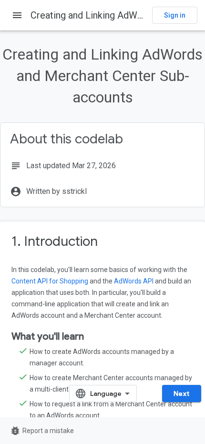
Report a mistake (42, 430)
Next (182, 393)
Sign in (174, 15)
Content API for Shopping (49, 281)
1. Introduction (54, 241)
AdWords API (134, 281)
